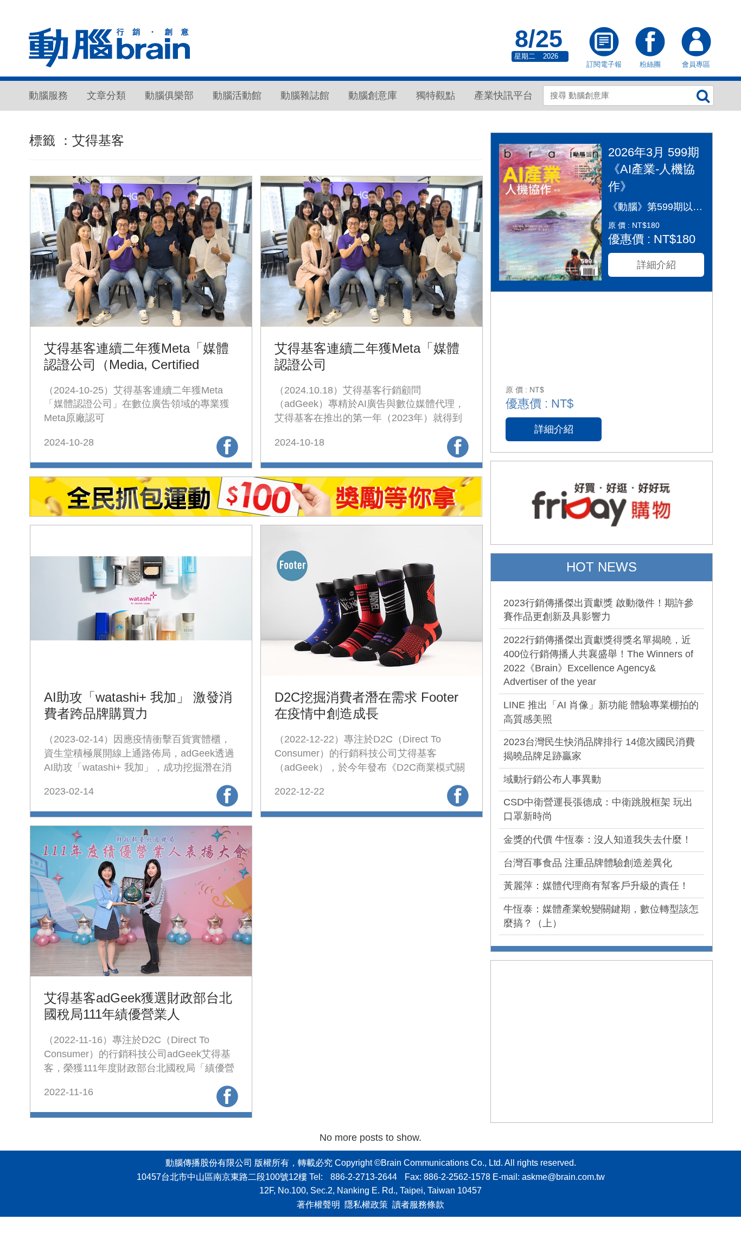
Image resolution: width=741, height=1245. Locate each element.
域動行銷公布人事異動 (552, 779)
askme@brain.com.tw (563, 1177)
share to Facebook (227, 447)
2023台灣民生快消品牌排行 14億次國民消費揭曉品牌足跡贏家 (599, 748)
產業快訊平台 (503, 95)
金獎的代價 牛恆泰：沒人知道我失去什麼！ (597, 839)
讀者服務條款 (418, 1204)
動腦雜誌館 (304, 95)
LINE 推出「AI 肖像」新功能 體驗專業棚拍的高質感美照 (601, 712)
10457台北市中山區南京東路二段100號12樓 (222, 1177)
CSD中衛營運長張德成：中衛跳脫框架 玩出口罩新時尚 (598, 809)
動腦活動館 (237, 95)
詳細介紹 (656, 264)
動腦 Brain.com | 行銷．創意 (110, 48)
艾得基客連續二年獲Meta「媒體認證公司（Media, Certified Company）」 (136, 364)
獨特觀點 (435, 95)
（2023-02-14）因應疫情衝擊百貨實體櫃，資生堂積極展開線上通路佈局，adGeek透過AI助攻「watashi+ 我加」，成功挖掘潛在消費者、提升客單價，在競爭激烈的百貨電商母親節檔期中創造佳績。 (139, 767)
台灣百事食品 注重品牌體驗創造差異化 (587, 862)
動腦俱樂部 (169, 95)
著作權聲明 (318, 1204)
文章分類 (106, 95)
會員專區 (696, 43)
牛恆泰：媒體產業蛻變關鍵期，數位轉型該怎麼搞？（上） (601, 916)
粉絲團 (650, 43)
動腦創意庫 (372, 95)
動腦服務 (48, 95)
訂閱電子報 (603, 43)
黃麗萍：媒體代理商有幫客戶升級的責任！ (596, 885)
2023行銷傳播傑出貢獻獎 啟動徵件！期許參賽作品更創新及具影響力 (598, 610)
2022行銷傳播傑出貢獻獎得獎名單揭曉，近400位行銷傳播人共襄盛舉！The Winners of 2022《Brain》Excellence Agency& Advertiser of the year (598, 660)
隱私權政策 (366, 1204)
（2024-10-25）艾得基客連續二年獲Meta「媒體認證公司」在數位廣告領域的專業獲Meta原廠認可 (136, 404)
